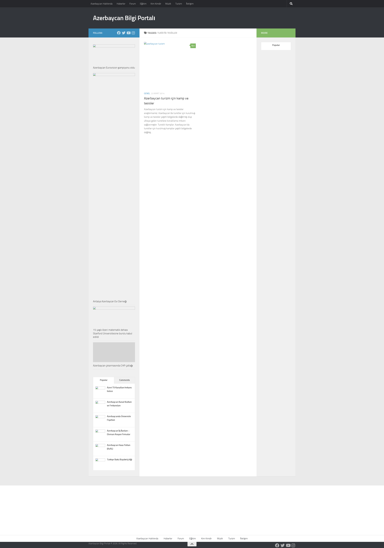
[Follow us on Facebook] (119, 33)
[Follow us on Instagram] (133, 33)
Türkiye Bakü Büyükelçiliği (119, 459)
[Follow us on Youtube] (128, 33)
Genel (147, 93)
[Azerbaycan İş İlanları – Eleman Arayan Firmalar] (100, 431)
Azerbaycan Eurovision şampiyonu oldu (114, 67)
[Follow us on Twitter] (123, 33)
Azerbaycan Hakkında (101, 3)
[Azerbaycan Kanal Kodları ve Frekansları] (100, 403)
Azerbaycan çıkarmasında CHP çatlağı (113, 365)
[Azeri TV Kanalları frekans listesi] (100, 388)
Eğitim (143, 3)
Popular (103, 380)
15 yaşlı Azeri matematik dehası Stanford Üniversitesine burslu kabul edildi (112, 333)
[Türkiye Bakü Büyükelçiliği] (100, 460)
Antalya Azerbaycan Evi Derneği (110, 301)
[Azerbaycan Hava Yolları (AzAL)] (100, 446)
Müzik (168, 3)
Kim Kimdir (156, 3)
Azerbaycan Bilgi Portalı (124, 18)
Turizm (178, 3)
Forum (132, 3)
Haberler (121, 3)
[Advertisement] (192, 508)
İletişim (190, 3)
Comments (124, 380)
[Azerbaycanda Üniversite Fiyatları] (100, 417)
